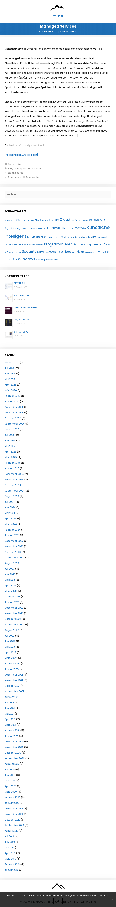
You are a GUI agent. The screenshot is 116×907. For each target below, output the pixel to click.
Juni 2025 (10, 440)
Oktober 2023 (13, 552)
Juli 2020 (10, 769)
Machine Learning (69, 237)
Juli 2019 (9, 836)
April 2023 (10, 585)
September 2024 (15, 490)
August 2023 (12, 563)
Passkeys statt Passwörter (24, 177)
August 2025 (12, 429)
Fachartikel (14, 164)
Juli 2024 (10, 502)
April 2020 (10, 786)
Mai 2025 (10, 446)
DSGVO (24, 228)
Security (29, 251)
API (14, 220)
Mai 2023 (10, 580)
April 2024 (10, 518)
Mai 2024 (10, 513)
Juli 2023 (9, 569)
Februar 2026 (12, 396)
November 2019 (14, 814)
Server (41, 252)
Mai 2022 (10, 647)
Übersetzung (52, 259)
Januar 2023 (12, 602)
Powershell (37, 244)
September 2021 (14, 691)
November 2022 (14, 613)
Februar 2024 (13, 529)
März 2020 (11, 792)
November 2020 (14, 747)
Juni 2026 (10, 373)
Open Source (16, 173)
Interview (80, 228)
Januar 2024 (12, 535)
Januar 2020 (12, 803)
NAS (94, 237)
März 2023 (11, 591)
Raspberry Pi (95, 244)
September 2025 (15, 424)
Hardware (55, 227)
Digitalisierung (12, 228)
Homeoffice (68, 228)
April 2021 (10, 719)
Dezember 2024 (14, 474)
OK (58, 900)
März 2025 (11, 457)
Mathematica (85, 237)
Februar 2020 (12, 797)
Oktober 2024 (13, 485)
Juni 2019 (10, 842)
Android (8, 220)
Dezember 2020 (14, 741)
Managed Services (24, 168)
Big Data (31, 220)
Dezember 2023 (14, 541)
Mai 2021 (9, 713)
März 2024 (11, 524)
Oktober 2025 (13, 418)
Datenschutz (97, 220)
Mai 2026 (10, 379)
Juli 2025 (10, 435)
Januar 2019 (11, 870)
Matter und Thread (23, 295)
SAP (6, 252)
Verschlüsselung (91, 252)
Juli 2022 (9, 635)
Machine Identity (54, 237)
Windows (26, 259)
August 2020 (12, 764)
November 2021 (14, 680)
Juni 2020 (10, 775)
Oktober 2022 (13, 619)
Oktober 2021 (12, 686)
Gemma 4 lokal (21, 332)
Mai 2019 (9, 847)
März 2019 (10, 858)
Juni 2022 (10, 641)
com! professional (80, 220)
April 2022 (10, 652)
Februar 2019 (12, 864)
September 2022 (14, 624)
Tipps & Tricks (73, 252)
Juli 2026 (10, 368)
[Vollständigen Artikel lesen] (21, 155)
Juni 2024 (10, 507)
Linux (31, 236)
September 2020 (15, 758)
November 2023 (14, 546)
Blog (37, 220)
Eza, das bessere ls (23, 319)
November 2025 (14, 412)
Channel (44, 220)
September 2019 (14, 825)
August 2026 (12, 362)
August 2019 (11, 831)
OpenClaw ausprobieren (25, 307)
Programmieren (58, 244)
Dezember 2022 (14, 608)
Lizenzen (41, 237)
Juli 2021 (9, 702)
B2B (10, 168)
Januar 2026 (12, 401)
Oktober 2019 (12, 819)
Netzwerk (102, 237)
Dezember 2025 (14, 407)
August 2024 (12, 496)
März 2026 (11, 390)
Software (51, 251)
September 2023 (14, 557)
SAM (108, 244)
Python (78, 244)
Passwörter (25, 244)
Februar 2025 (12, 463)
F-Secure (32, 228)
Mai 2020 (10, 780)
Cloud (65, 219)
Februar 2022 (12, 663)
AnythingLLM (20, 283)
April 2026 (10, 385)
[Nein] (112, 899)
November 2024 (14, 479)
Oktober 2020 (13, 753)
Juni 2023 (10, 574)
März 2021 (10, 725)
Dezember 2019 (14, 808)
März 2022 (11, 658)
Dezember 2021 (14, 674)
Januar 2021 (11, 736)
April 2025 (10, 451)
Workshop (41, 259)
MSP (38, 168)
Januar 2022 (12, 669)
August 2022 (12, 630)
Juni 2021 (10, 708)
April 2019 (10, 853)
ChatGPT (54, 220)
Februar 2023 (12, 596)
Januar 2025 (12, 468)
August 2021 (11, 697)
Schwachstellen (15, 252)
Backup (24, 220)
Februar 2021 (12, 730)
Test (60, 252)
